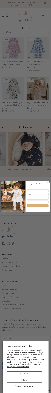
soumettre (38, 205)
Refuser (24, 380)
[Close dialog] (49, 183)
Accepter (24, 374)
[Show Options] (47, 202)
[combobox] (43, 202)
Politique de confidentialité (18, 367)
